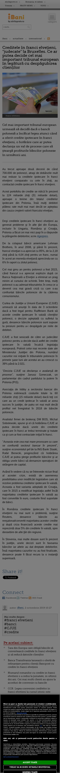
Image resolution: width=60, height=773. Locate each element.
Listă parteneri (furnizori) (10, 757)
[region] (30, 733)
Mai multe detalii (22, 713)
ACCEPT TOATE (30, 762)
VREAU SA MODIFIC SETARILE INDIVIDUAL (30, 767)
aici (41, 725)
